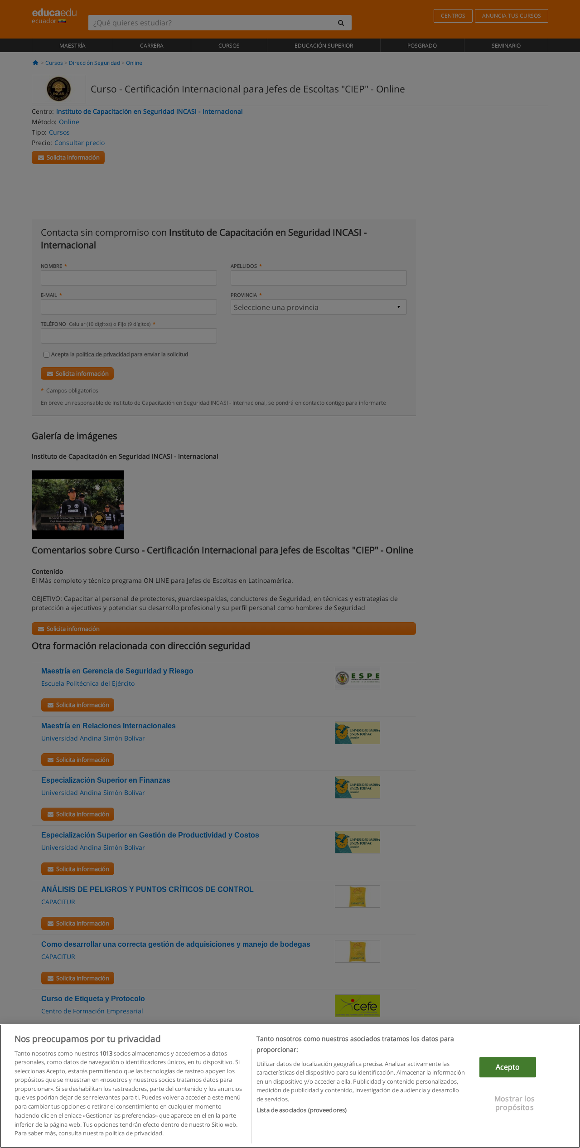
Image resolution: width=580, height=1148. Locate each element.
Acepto (508, 1067)
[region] (290, 1086)
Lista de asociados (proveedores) (301, 1110)
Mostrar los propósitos (514, 1103)
